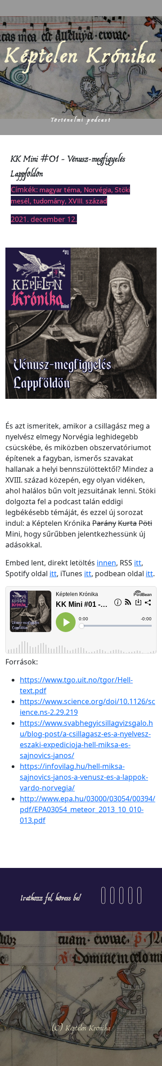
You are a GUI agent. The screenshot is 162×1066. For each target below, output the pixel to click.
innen (106, 563)
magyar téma (60, 189)
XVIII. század (87, 201)
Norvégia (97, 189)
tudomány (49, 201)
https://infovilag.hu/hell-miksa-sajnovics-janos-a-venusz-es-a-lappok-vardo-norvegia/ (84, 777)
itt (137, 563)
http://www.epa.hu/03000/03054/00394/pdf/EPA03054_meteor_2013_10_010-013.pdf (87, 809)
